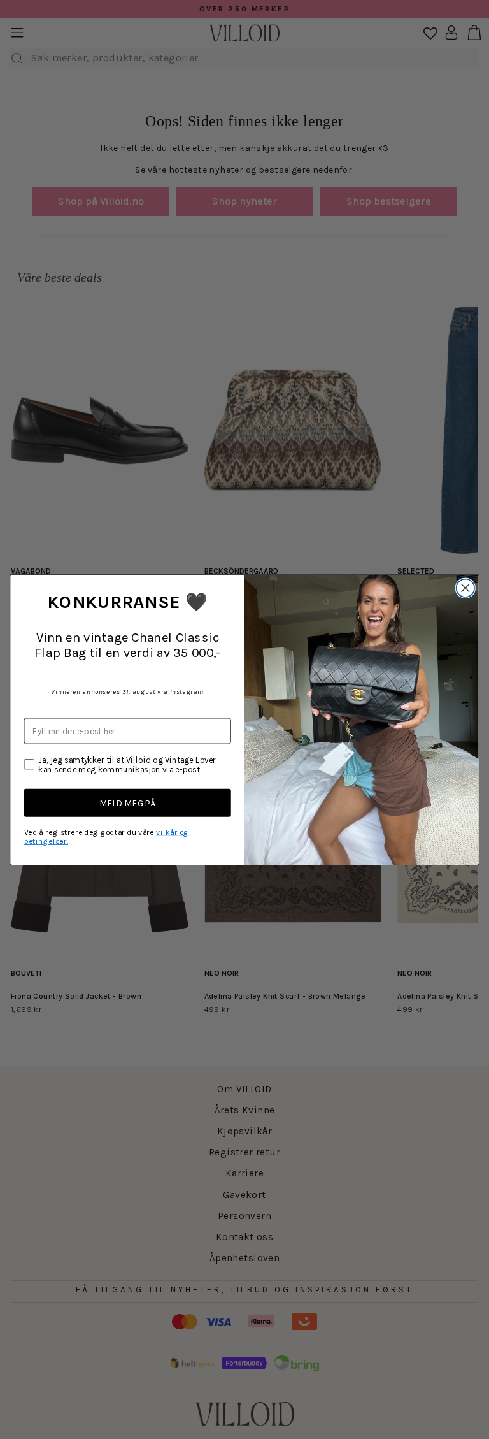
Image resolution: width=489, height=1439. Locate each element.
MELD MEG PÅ (127, 803)
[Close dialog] (466, 588)
